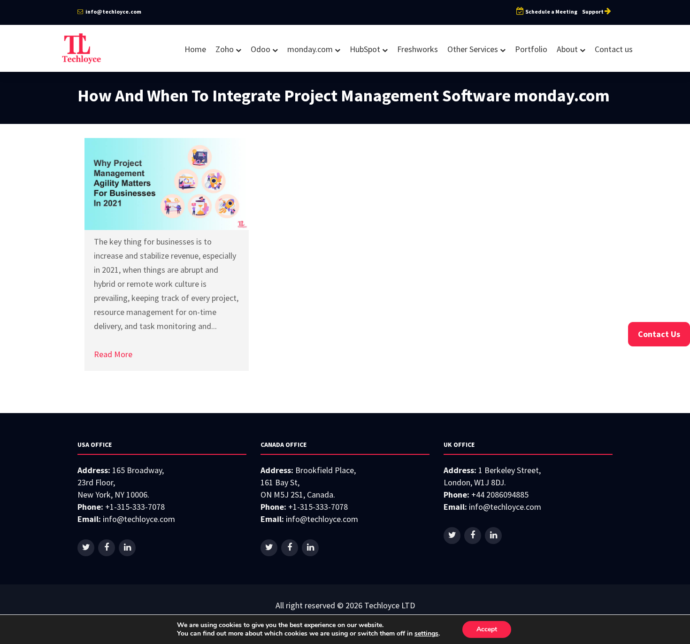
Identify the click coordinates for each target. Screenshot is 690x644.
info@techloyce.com (112, 11)
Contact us (614, 49)
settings (426, 633)
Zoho (225, 49)
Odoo (261, 49)
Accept (486, 629)
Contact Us (659, 334)
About (568, 49)
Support (593, 11)
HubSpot (366, 49)
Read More (113, 354)
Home (195, 49)
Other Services (473, 49)
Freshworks (417, 49)
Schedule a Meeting (551, 11)
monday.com (311, 49)
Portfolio (531, 49)
